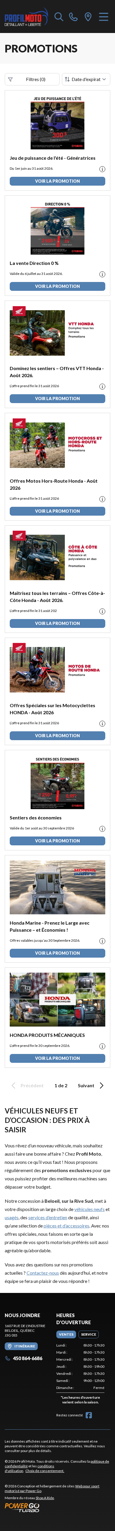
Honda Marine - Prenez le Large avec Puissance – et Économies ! (49, 926)
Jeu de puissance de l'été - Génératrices (53, 158)
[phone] (73, 16)
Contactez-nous (43, 1273)
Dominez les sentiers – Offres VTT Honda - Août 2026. (57, 371)
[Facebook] (88, 1415)
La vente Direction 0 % (34, 263)
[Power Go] (57, 1507)
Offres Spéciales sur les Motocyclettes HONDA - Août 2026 (52, 708)
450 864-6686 (27, 1358)
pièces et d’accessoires (66, 1225)
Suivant (86, 1085)
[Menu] (103, 16)
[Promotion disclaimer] (102, 169)
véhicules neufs (89, 1209)
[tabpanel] (80, 1375)
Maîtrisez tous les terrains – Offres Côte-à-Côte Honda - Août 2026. (57, 596)
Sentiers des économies (36, 817)
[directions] (88, 16)
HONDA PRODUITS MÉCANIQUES (47, 1035)
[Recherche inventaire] (59, 16)
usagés (12, 1217)
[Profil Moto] (27, 16)
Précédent (32, 1085)
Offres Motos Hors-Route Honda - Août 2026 (54, 484)
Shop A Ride (45, 1498)
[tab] (66, 1334)
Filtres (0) (35, 79)
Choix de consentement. (44, 1471)
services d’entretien (47, 1217)
